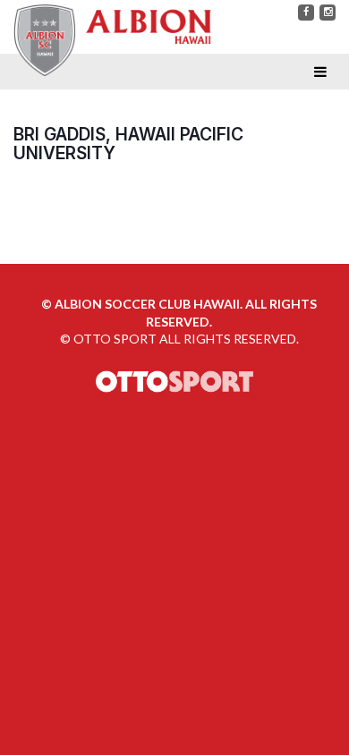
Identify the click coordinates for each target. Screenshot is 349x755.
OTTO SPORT (115, 338)
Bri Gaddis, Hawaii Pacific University (128, 143)
